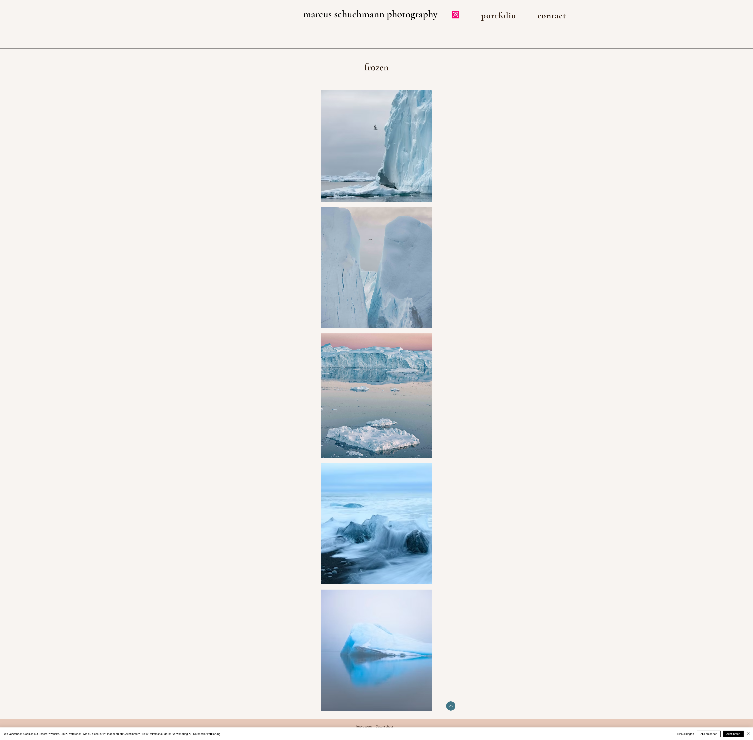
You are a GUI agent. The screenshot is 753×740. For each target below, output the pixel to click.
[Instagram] (455, 14)
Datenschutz (384, 726)
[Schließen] (748, 734)
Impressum (364, 726)
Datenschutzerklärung (206, 734)
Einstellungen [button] (685, 734)
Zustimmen (733, 734)
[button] (498, 15)
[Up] (450, 706)
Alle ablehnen (708, 734)
